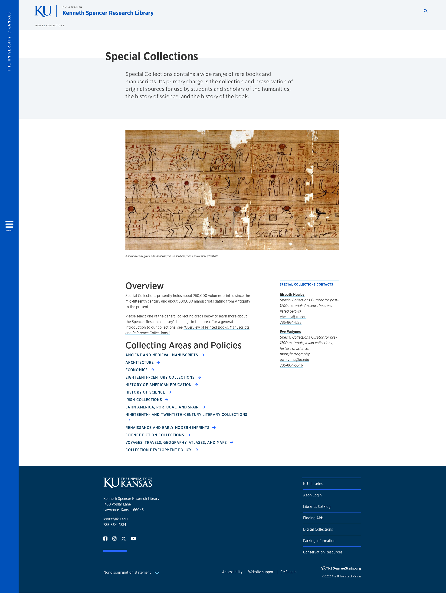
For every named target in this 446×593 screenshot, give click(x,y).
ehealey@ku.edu (293, 316)
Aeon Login (312, 495)
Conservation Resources (322, 552)
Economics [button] (137, 369)
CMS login (288, 571)
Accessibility (232, 571)
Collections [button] (55, 25)
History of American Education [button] (159, 384)
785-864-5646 (291, 365)
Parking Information (319, 540)
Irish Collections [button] (144, 399)
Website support (261, 571)
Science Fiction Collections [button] (155, 435)
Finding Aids (313, 518)
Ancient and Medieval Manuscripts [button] (162, 355)
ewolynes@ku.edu (294, 359)
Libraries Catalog (317, 506)
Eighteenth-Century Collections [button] (160, 377)
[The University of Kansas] (127, 486)
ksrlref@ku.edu (115, 519)
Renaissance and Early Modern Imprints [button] (167, 427)
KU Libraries (72, 7)
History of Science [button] (145, 392)
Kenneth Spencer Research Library (108, 13)
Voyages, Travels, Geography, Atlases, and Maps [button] (176, 442)
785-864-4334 (114, 524)
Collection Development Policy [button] (159, 450)
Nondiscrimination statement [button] (128, 572)
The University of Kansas (346, 576)
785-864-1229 (291, 322)
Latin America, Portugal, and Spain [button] (162, 407)
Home (39, 25)
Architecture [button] (140, 362)
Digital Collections (318, 529)
